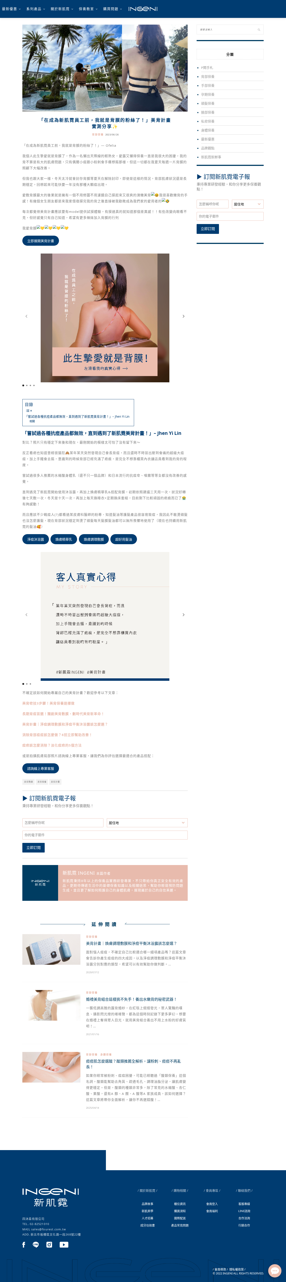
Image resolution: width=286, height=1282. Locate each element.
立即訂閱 (33, 847)
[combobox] (147, 822)
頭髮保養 (207, 103)
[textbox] (143, 823)
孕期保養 (207, 94)
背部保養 (98, 134)
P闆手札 (207, 67)
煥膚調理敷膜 (94, 539)
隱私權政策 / (237, 1269)
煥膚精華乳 (63, 539)
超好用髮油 (123, 539)
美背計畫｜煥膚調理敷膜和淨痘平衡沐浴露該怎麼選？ (131, 943)
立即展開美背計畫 (40, 241)
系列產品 (34, 8)
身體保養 (106, 1054)
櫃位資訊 (180, 1204)
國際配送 (180, 1218)
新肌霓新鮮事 (211, 157)
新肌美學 (147, 1211)
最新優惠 (9, 8)
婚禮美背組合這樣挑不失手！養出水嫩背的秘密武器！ (131, 999)
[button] (184, 316)
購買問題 (110, 8)
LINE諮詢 (244, 1211)
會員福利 (62, 21)
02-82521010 (39, 1224)
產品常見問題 (180, 1225)
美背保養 (42, 781)
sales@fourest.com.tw (48, 1229)
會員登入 (212, 1204)
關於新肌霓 (60, 8)
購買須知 (180, 1211)
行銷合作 (244, 1225)
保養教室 (86, 8)
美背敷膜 (28, 781)
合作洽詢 (244, 1218)
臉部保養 (207, 112)
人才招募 (147, 1218)
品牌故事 (147, 1204)
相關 (32, 421)
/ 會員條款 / (220, 1269)
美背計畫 (55, 781)
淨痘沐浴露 (35, 539)
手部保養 (207, 85)
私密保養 (207, 121)
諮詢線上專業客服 (40, 768)
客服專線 (244, 1204)
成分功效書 (147, 1225)
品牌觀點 (207, 148)
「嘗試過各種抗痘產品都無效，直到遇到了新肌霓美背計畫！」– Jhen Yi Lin (77, 417)
